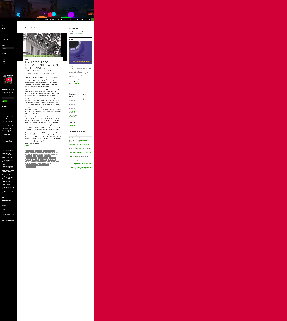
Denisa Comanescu (47, 152)
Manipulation (72, 111)
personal (4, 63)
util (3, 66)
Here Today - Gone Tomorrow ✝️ (76, 99)
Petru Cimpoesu (29, 163)
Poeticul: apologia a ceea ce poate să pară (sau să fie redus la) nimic (8, 163)
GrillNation (4, 211)
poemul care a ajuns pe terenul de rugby (78, 135)
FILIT (35, 156)
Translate (80, 33)
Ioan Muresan (44, 159)
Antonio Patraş (30, 150)
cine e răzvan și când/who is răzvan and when (46, 19)
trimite (4, 101)
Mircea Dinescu (55, 161)
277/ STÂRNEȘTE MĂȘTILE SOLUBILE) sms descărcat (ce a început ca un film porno (79, 141)
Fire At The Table (73, 115)
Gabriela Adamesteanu (31, 157)
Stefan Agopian (38, 163)
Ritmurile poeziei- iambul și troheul (77, 137)
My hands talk (72, 107)
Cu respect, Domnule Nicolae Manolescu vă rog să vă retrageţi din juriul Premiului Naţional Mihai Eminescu (80, 169)
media (3, 36)
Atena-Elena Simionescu (49, 150)
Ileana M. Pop (35, 159)
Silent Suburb (72, 103)
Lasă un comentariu (50, 73)
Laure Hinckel (46, 161)
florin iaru (40, 156)
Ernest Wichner (29, 154)
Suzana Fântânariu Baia (31, 165)
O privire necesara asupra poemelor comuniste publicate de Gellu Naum (80, 164)
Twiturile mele (72, 125)
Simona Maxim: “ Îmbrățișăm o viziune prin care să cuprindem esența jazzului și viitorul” (8, 127)
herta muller (53, 157)
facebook (4, 106)
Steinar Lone (47, 163)
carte (3, 31)
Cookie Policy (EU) (6, 39)
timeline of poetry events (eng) (83, 19)
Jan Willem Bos (37, 161)
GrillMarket (4, 208)
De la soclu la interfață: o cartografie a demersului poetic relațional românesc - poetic (8, 176)
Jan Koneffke (29, 161)
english (3, 59)
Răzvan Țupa (40, 73)
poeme (3, 28)
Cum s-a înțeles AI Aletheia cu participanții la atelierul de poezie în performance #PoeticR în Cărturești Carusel (8, 154)
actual (27, 59)
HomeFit (4, 214)
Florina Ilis (47, 156)
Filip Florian (29, 156)
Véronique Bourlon (30, 166)
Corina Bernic (37, 152)
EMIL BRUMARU (56, 152)
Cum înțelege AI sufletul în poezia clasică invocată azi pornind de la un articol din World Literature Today (8, 170)
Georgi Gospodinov (43, 157)
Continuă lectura (30, 145)
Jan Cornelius (52, 159)
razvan (71, 66)
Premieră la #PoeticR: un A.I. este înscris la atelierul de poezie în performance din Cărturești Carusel (8, 190)
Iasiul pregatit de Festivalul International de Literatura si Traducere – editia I (41, 66)
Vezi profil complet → (74, 83)
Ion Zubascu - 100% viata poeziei (76, 160)
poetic (4, 19)
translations (71, 19)
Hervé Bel (28, 159)
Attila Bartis (29, 152)
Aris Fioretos (39, 150)
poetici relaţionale (62, 19)
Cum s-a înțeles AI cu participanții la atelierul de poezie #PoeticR (7, 186)
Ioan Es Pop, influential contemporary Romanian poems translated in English (80, 149)
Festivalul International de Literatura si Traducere (47, 154)
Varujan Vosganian (43, 165)
